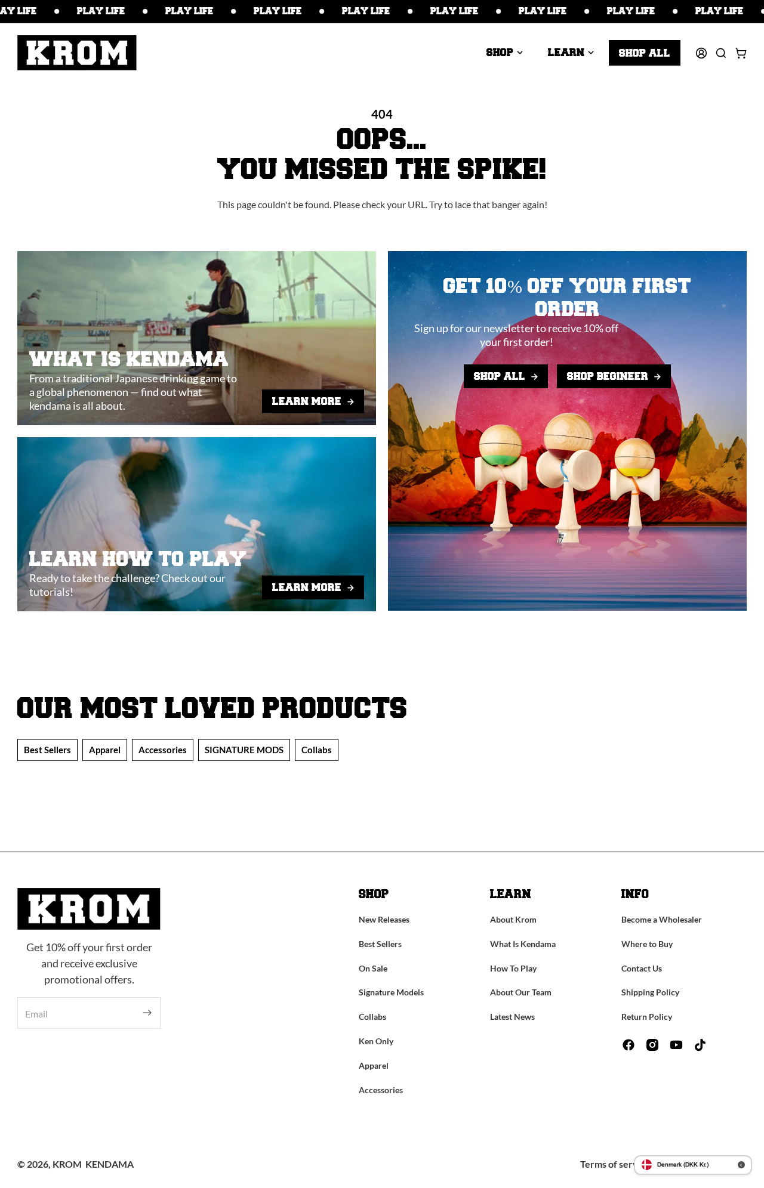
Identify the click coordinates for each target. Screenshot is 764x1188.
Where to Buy (647, 944)
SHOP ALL (499, 376)
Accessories (162, 749)
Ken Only (376, 1041)
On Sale (373, 968)
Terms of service (615, 1164)
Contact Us (641, 968)
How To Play (513, 968)
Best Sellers (47, 749)
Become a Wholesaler (661, 919)
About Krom (513, 919)
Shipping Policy (650, 992)
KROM (67, 1164)
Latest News (512, 1016)
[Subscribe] (147, 1013)
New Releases (384, 919)
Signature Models (391, 992)
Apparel (105, 749)
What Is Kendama (523, 944)
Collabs (316, 749)
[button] (504, 52)
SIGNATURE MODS (244, 749)
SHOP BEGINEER (607, 376)
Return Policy (646, 1016)
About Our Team (521, 992)
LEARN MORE (306, 401)
